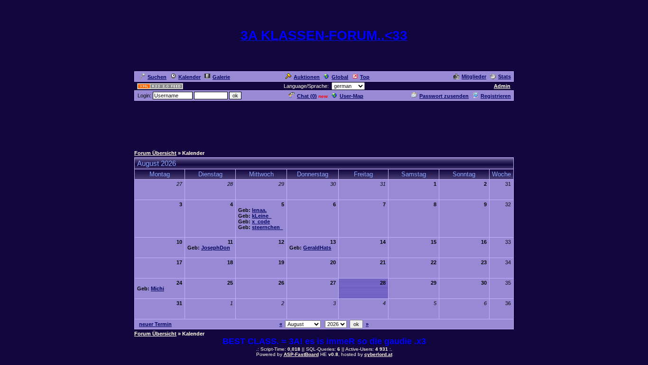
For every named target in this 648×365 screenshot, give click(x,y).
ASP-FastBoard (301, 354)
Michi (157, 288)
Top (365, 77)
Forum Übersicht (155, 153)
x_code (261, 221)
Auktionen (307, 77)
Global (340, 77)
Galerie (221, 77)
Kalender (189, 77)
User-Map (351, 96)
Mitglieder (474, 76)
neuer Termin (155, 324)
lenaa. (259, 210)
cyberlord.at (378, 354)
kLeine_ (261, 216)
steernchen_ (267, 227)
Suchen (157, 77)
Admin (502, 86)
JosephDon (215, 247)
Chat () (307, 96)
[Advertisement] (324, 123)
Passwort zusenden (444, 96)
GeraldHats (317, 247)
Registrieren (496, 96)
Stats (504, 76)
